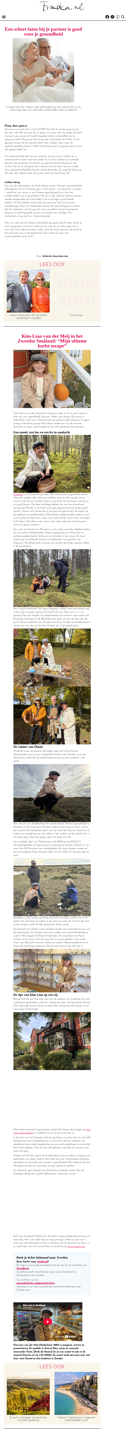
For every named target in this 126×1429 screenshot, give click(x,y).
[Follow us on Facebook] (107, 17)
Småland (18, 494)
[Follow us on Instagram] (113, 17)
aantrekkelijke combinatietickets (35, 1283)
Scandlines (22, 1268)
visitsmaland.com (76, 1246)
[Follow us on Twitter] (118, 17)
